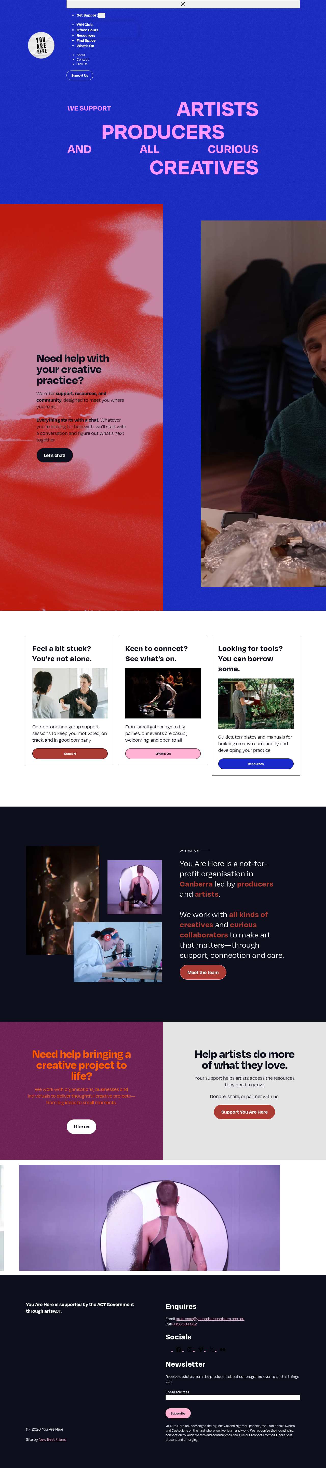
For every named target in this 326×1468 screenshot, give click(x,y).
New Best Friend (52, 1439)
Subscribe (178, 1413)
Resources (256, 764)
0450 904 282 (184, 1324)
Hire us (81, 1126)
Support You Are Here (244, 1112)
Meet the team (203, 972)
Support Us (79, 75)
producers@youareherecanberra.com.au (210, 1318)
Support (70, 754)
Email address (177, 1392)
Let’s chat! (54, 455)
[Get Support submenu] (101, 15)
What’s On (163, 754)
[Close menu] (183, 4)
